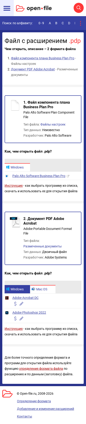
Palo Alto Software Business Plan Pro (38, 176)
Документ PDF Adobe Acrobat (33, 69)
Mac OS (41, 289)
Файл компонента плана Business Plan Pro (42, 58)
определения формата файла (41, 368)
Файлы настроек (53, 124)
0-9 (41, 23)
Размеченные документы (42, 246)
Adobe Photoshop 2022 (29, 312)
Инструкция (14, 185)
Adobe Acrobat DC (25, 298)
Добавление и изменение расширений (45, 409)
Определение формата (34, 401)
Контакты (24, 416)
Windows (17, 167)
